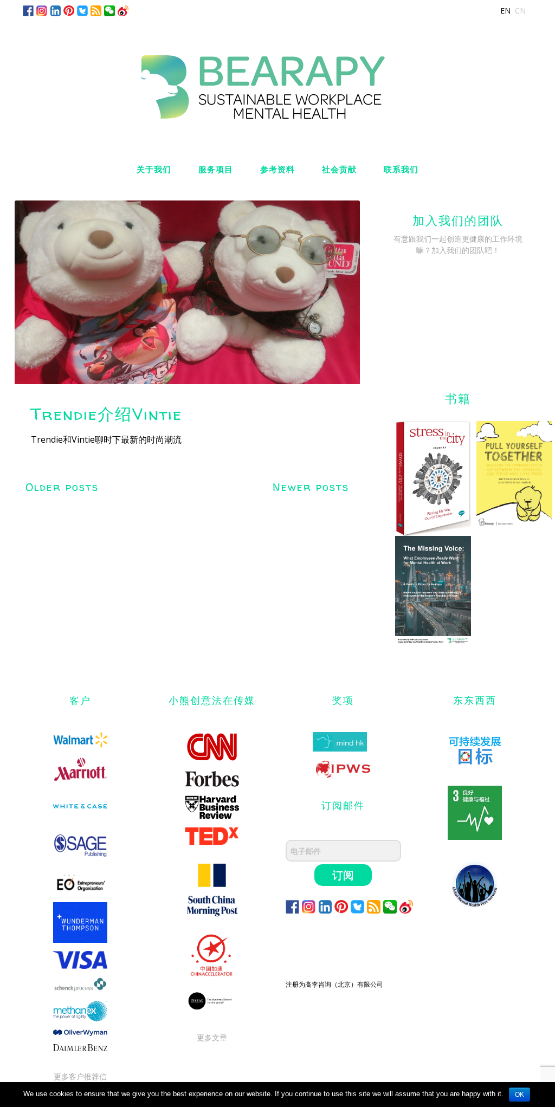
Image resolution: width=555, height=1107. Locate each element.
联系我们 (401, 169)
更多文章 (212, 1037)
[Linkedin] (55, 10)
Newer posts (311, 487)
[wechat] (109, 10)
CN (520, 10)
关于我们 (154, 169)
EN (505, 10)
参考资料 (277, 169)
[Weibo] (123, 10)
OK (519, 1094)
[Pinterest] (68, 10)
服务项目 (215, 169)
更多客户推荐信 (80, 1076)
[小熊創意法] (277, 77)
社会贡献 (339, 169)
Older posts (62, 487)
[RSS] (96, 10)
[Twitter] (82, 10)
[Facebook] (28, 10)
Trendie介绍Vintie (106, 414)
